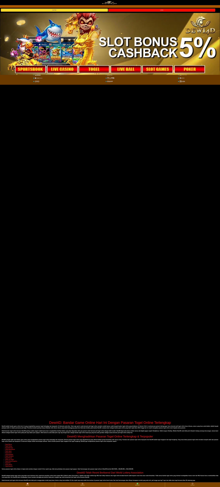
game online (24, 439)
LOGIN (161, 10)
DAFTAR (54, 10)
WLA (62, 475)
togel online (13, 469)
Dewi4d (4, 426)
